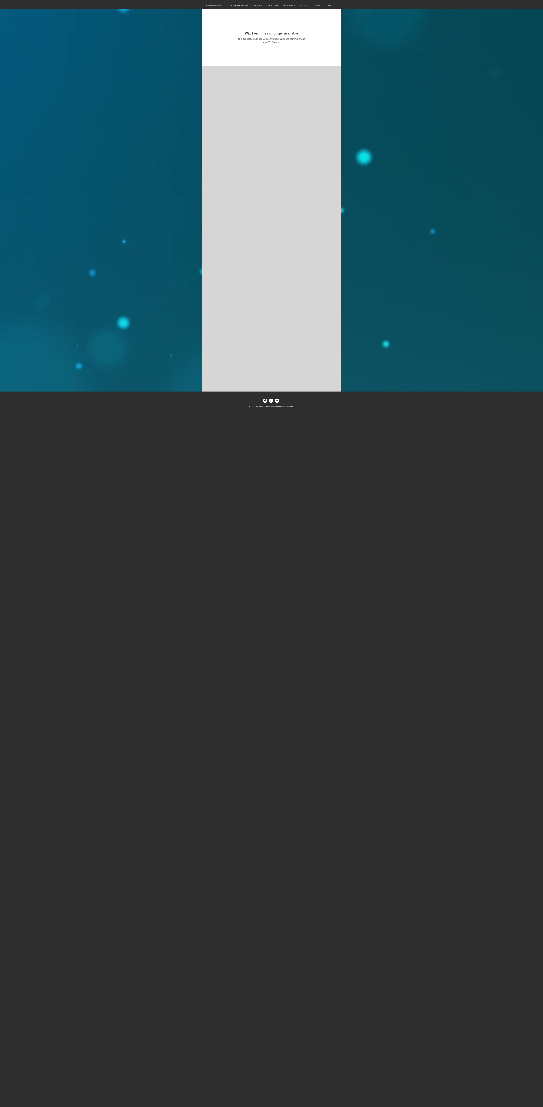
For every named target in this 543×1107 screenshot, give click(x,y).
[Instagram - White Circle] (277, 401)
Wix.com (289, 407)
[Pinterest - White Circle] (271, 401)
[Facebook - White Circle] (265, 401)
